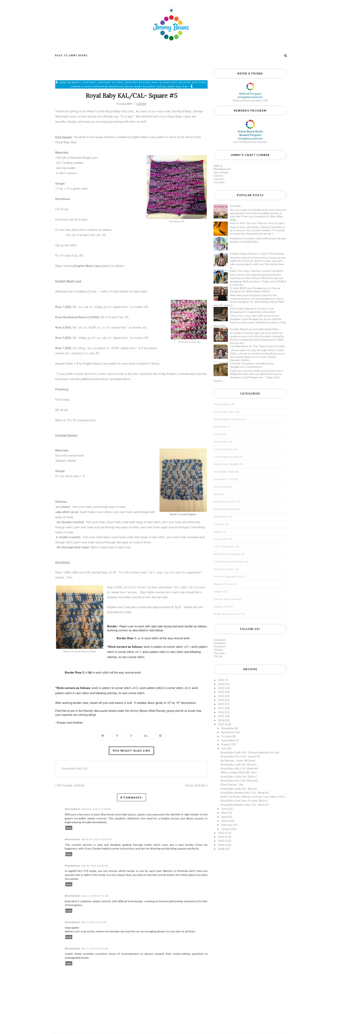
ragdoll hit (74, 870)
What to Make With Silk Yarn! (238, 772)
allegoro (218, 591)
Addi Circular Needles (226, 464)
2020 (221, 696)
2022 (221, 688)
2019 (221, 700)
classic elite (221, 539)
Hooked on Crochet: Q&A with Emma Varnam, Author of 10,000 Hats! (258, 240)
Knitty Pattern (167, 374)
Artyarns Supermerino (227, 576)
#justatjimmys (222, 404)
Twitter (218, 649)
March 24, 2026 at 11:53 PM (96, 839)
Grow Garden (93, 848)
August (226, 744)
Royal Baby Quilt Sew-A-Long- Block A (244, 800)
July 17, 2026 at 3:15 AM (93, 922)
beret (217, 494)
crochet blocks (137, 82)
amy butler (220, 426)
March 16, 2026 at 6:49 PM (96, 809)
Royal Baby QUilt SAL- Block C (238, 776)
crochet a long (110, 82)
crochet (89, 82)
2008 (221, 849)
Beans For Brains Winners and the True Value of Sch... (253, 796)
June (224, 808)
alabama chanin (223, 584)
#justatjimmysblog (225, 509)
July (224, 748)
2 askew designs (224, 449)
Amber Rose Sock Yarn (227, 613)
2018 (221, 704)
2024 (221, 680)
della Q (218, 165)
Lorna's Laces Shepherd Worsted (97, 86)
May (224, 812)
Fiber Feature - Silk (231, 784)
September (228, 740)
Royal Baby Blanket (140, 86)
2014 (221, 720)
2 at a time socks (224, 546)
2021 (221, 692)
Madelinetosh (222, 169)
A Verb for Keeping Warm (229, 561)
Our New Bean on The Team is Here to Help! (257, 346)
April (224, 816)
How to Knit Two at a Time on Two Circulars (257, 223)
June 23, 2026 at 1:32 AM (94, 895)
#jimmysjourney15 (225, 501)
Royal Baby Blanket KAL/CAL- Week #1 (244, 804)
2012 (221, 832)
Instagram (220, 643)
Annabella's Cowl (224, 479)
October (227, 736)
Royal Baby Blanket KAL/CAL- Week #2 (244, 792)
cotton (218, 434)
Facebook (219, 639)
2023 (221, 684)
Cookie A (219, 524)
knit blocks (181, 82)
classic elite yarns (225, 411)
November (228, 732)
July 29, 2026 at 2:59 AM (94, 948)
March (225, 820)
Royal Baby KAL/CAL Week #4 (239, 768)
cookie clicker (73, 953)
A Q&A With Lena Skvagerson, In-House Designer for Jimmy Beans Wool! (255, 289)
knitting (199, 82)
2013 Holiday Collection (228, 419)
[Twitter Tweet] (102, 735)
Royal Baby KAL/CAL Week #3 (239, 780)
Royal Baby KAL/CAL (173, 86)
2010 (221, 840)
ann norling (221, 486)
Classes (218, 175)
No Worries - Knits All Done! (238, 760)
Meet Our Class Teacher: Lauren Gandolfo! (256, 270)
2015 (221, 716)
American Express (224, 569)
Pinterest (219, 646)
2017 (221, 708)
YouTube (219, 653)
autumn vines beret (226, 599)
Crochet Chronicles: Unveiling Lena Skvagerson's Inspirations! (252, 365)
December (228, 728)
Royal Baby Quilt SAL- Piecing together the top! (250, 752)
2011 (221, 836)
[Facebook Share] (117, 735)
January (226, 828)
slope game (72, 927)
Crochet (219, 179)
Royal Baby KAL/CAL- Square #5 (240, 756)
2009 (221, 845)
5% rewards (221, 516)
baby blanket (70, 82)
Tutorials (219, 182)
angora (218, 531)
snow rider (120, 814)
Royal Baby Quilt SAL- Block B (238, 788)
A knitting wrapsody (226, 456)
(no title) (235, 205)
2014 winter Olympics (227, 554)
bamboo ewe (221, 606)
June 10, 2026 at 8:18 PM (94, 865)
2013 (221, 724)
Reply (69, 827)
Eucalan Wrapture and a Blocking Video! (254, 329)
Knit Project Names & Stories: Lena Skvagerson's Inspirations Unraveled (252, 310)
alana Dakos (221, 441)
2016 (221, 712)
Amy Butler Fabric (224, 471)
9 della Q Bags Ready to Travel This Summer (257, 253)
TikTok (218, 656)
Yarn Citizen (221, 172)
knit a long (161, 82)
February (227, 824)
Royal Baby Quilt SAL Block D (238, 764)
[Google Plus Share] (131, 735)
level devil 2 (72, 901)
